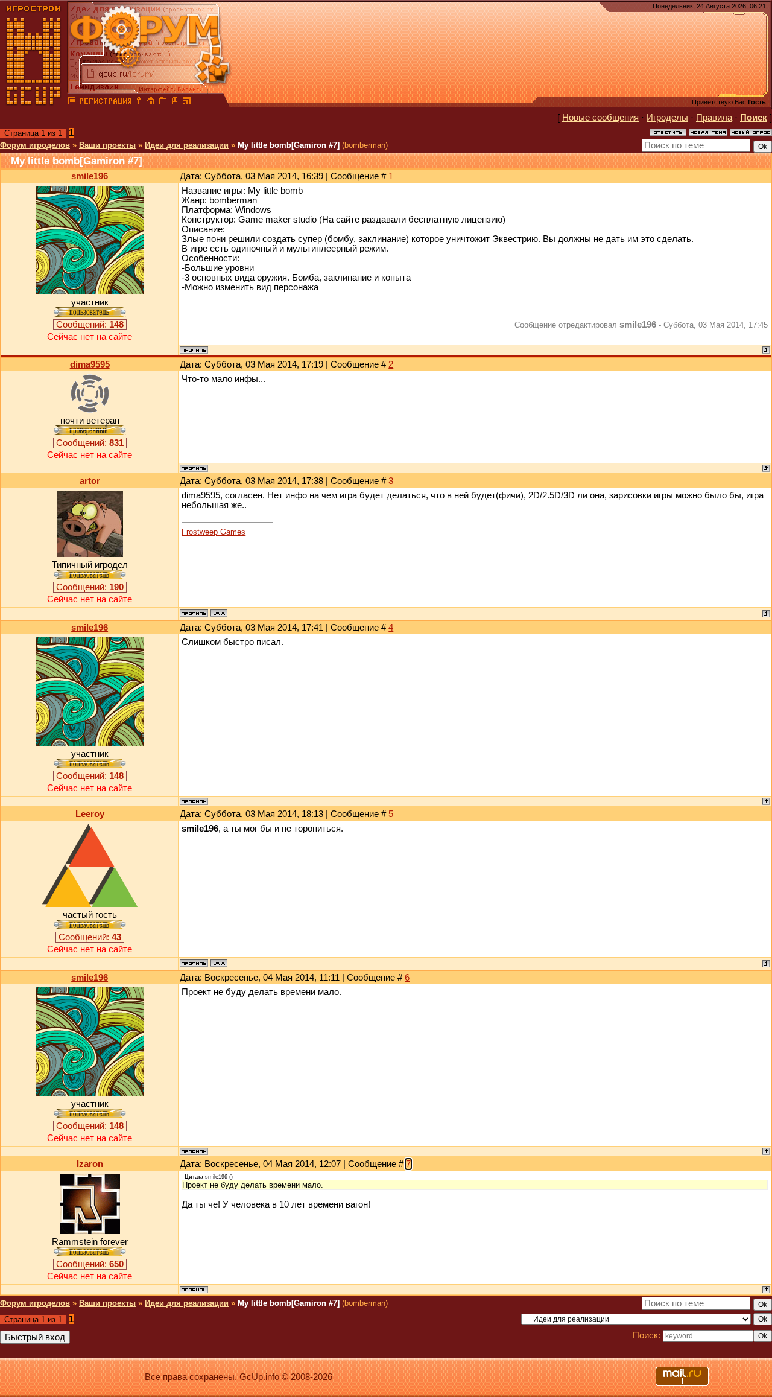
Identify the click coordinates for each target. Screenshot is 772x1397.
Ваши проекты (107, 145)
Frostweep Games (213, 531)
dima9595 (90, 364)
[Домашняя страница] (218, 613)
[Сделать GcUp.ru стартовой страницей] (151, 102)
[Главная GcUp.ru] (34, 102)
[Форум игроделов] (72, 102)
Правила (714, 118)
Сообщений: (90, 324)
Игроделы (667, 118)
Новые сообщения (600, 118)
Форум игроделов (35, 145)
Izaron (90, 1164)
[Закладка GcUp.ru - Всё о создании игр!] (163, 102)
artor (90, 481)
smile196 (89, 176)
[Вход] (139, 102)
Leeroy (89, 814)
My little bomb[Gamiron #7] (289, 145)
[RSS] (187, 102)
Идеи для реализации (187, 145)
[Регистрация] (105, 102)
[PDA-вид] (175, 102)
